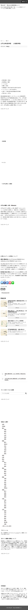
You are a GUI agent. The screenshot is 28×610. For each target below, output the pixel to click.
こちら (17, 532)
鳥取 (5, 505)
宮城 (5, 437)
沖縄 (5, 524)
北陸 (3, 461)
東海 (3, 468)
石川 (5, 464)
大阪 (5, 480)
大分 (5, 514)
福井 (5, 466)
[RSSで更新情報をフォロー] (4, 289)
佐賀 (5, 512)
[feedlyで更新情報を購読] (2, 289)
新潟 (3, 459)
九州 (3, 509)
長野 (3, 455)
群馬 (5, 453)
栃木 (8, 46)
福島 (5, 439)
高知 (5, 496)
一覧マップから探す (6, 526)
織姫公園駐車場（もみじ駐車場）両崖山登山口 (15, 374)
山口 (5, 503)
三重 (5, 475)
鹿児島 (5, 522)
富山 (5, 462)
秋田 (5, 431)
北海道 (3, 426)
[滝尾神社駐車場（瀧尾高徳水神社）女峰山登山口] (4, 303)
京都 (5, 478)
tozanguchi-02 (6, 292)
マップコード (4, 263)
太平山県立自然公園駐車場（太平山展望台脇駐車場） (15, 379)
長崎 (5, 516)
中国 (3, 498)
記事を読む (17, 307)
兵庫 (5, 486)
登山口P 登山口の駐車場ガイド (10, 5)
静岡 (5, 469)
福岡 (5, 510)
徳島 (5, 493)
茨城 (5, 449)
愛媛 (5, 494)
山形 (5, 435)
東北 (3, 428)
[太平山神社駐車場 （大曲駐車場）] (7, 283)
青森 (5, 429)
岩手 (5, 433)
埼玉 (5, 446)
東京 (5, 442)
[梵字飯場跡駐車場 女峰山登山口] (4, 332)
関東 (3, 440)
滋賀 (5, 484)
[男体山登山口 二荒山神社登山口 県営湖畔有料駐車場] (4, 313)
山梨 (3, 457)
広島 (5, 500)
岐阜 (5, 473)
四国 (3, 489)
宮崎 (5, 520)
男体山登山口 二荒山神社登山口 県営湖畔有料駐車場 (17, 311)
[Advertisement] (14, 25)
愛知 (5, 471)
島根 (5, 507)
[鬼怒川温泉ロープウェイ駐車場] (4, 323)
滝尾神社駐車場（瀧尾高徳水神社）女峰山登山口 (17, 301)
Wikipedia (13, 205)
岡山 (5, 502)
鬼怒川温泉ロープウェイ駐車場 (15, 320)
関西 (3, 477)
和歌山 (5, 487)
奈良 (5, 482)
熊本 (5, 518)
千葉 (5, 447)
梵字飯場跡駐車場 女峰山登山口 (16, 329)
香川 (5, 491)
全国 (3, 424)
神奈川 (5, 444)
